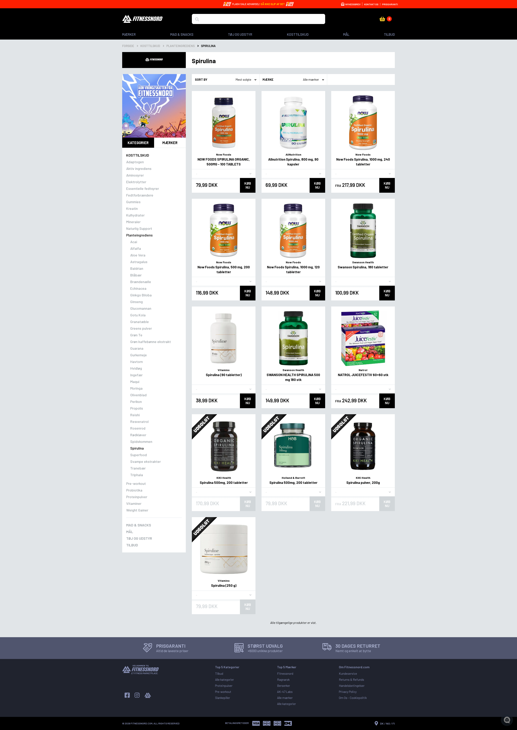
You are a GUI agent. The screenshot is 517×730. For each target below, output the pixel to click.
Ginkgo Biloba (141, 295)
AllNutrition (293, 154)
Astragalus (138, 261)
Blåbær (136, 275)
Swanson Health (363, 262)
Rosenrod (137, 428)
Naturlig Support (139, 228)
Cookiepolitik (358, 698)
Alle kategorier (224, 679)
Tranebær (138, 468)
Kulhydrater (135, 215)
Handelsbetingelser (352, 685)
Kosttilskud (298, 34)
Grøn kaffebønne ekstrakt (150, 341)
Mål (346, 34)
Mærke (268, 79)
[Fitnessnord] (142, 19)
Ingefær (136, 375)
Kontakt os (371, 4)
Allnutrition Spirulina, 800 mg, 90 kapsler (293, 161)
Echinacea (138, 288)
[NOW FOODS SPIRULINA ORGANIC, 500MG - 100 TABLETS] (223, 123)
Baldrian (136, 268)
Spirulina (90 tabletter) (224, 375)
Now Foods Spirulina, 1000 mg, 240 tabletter (363, 161)
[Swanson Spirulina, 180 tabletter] (363, 230)
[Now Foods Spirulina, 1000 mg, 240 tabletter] (363, 123)
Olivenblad (138, 395)
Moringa (136, 388)
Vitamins (224, 370)
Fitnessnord (285, 673)
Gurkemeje (138, 355)
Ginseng (136, 301)
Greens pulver (141, 328)
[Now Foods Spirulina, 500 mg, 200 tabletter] (223, 230)
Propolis (136, 408)
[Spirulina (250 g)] (223, 549)
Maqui (134, 381)
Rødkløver (138, 435)
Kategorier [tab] (138, 142)
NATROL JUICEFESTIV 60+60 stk (363, 375)
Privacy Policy (348, 691)
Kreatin (132, 208)
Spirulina (137, 448)
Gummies (133, 202)
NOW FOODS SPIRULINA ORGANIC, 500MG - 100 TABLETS (224, 161)
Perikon (136, 401)
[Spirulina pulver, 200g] (363, 446)
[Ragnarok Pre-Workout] (154, 106)
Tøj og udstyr (240, 34)
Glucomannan (140, 308)
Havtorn (136, 361)
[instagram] (137, 695)
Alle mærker (285, 698)
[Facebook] (127, 695)
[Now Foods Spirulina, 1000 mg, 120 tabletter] (293, 230)
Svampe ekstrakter (145, 461)
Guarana (136, 348)
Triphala (136, 475)
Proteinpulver (136, 497)
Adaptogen (135, 162)
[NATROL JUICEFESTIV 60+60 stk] (363, 338)
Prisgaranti (390, 4)
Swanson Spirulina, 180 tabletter (363, 267)
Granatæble (139, 321)
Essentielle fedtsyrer (142, 188)
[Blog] (147, 695)
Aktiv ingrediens (138, 168)
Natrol (363, 370)
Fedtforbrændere (139, 195)
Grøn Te (136, 335)
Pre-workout (136, 483)
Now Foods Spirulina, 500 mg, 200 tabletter (224, 269)
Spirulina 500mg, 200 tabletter (224, 482)
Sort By (201, 79)
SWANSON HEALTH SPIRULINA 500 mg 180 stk (293, 377)
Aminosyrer (135, 175)
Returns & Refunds (351, 679)
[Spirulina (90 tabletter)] (223, 338)
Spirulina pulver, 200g (363, 482)
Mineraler (133, 222)
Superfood (138, 455)
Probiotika (134, 490)
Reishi (135, 415)
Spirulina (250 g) (223, 585)
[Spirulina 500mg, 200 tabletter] (223, 446)
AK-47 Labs (285, 691)
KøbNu (247, 185)
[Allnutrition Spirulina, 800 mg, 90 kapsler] (293, 123)
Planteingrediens (139, 235)
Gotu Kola (138, 315)
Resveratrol (139, 421)
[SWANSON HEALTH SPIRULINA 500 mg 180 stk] (293, 338)
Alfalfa (135, 248)
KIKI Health (223, 477)
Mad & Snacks (181, 34)
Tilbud (389, 34)
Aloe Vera (137, 255)
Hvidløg (136, 368)
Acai (133, 241)
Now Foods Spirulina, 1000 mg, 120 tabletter (293, 269)
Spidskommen (141, 441)
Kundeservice (348, 673)
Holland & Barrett (293, 477)
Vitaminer (133, 503)
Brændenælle (140, 281)
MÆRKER (129, 34)
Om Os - (344, 698)
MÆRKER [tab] (170, 142)
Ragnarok (283, 679)
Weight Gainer (137, 510)
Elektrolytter (136, 182)
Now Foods (223, 154)
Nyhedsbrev (352, 4)
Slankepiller (222, 698)
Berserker (283, 685)
